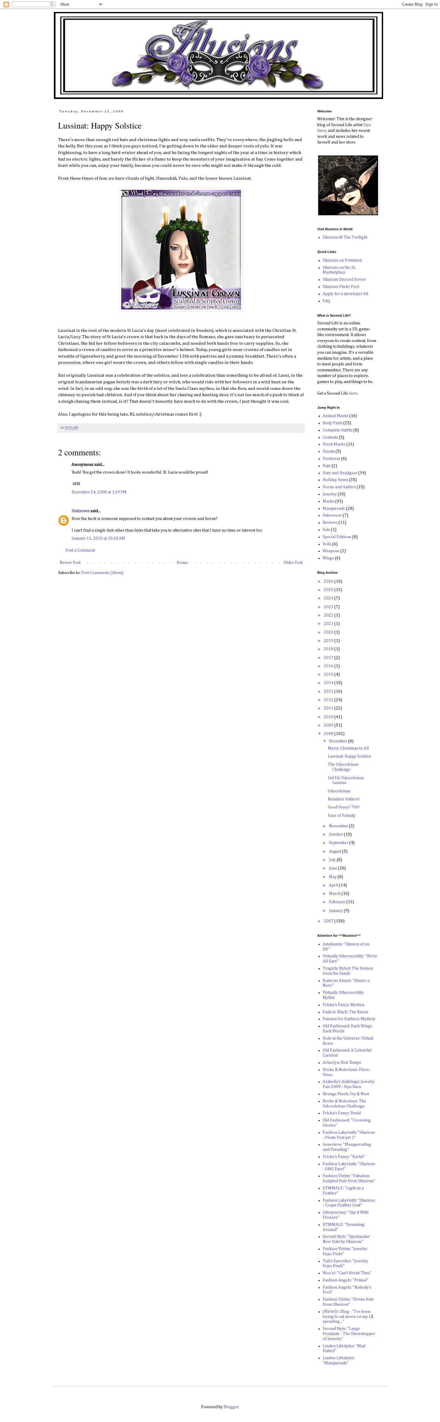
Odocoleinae (339, 791)
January (336, 911)
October (336, 834)
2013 (329, 691)
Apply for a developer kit (345, 294)
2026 (329, 581)
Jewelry (330, 494)
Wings (328, 558)
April (334, 885)
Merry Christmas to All (348, 748)
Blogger (231, 1407)
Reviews (330, 523)
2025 (329, 590)
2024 (329, 598)
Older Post (293, 563)
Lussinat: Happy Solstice (349, 756)
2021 (329, 624)
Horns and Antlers (339, 487)
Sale (326, 530)
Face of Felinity (342, 816)
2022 (329, 615)
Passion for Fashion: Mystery (349, 1019)
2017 (329, 658)
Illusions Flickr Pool (341, 287)
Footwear (331, 459)
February (337, 902)
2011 (329, 708)
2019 (329, 641)
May (333, 877)
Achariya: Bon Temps (342, 1063)
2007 (329, 921)
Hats (327, 466)
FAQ (326, 301)
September (339, 843)
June (333, 868)
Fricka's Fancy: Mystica (343, 1005)
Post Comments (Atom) (102, 573)
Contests (330, 437)
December (338, 741)
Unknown (80, 511)
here (352, 393)
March (335, 894)
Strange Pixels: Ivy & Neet (346, 1094)
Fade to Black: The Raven (345, 1012)
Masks (328, 501)
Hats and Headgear (340, 473)
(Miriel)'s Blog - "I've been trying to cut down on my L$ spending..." (348, 1317)
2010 (329, 717)
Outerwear (332, 515)
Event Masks (334, 444)
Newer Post (70, 563)
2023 (329, 607)
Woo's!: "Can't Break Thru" (347, 1273)
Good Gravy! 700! (344, 807)
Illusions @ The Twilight (345, 237)
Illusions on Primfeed (342, 260)
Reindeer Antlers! (344, 799)
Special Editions (337, 537)
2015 (329, 674)
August (335, 851)
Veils (327, 544)
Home (182, 563)
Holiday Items (335, 480)
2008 (329, 734)
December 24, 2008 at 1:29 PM (99, 492)
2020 (329, 632)
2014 (329, 683)
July (333, 860)
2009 (329, 725)
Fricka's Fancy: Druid (342, 1113)
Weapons (331, 551)
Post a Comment (80, 550)
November (339, 826)
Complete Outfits (338, 430)
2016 (329, 666)
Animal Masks (335, 416)
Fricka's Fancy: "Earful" (344, 1157)
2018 (329, 649)
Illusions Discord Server (344, 279)
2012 (329, 700)
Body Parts (332, 423)
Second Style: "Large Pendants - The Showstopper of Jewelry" (349, 1334)
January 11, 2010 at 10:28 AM (98, 538)
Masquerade (334, 508)
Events (329, 451)
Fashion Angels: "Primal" (345, 1280)
